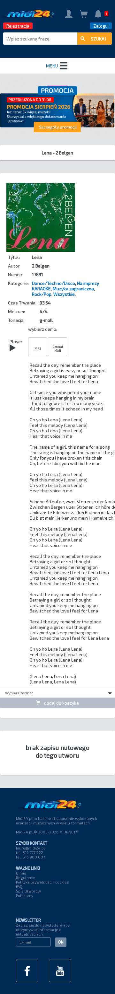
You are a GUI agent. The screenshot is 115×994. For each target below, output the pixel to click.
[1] (98, 14)
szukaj (98, 38)
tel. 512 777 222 (29, 852)
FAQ (19, 886)
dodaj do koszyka (61, 703)
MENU (52, 65)
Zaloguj (101, 26)
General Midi (57, 348)
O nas (21, 873)
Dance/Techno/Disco (53, 283)
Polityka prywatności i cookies (42, 882)
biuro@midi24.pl (30, 848)
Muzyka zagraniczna (73, 288)
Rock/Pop (41, 294)
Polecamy (24, 895)
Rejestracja (17, 26)
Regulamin (25, 877)
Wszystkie (64, 294)
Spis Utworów (28, 891)
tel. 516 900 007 (30, 857)
